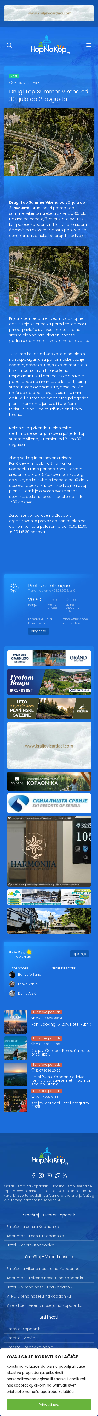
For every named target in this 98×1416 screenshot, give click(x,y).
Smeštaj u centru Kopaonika (33, 1226)
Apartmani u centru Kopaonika (35, 1236)
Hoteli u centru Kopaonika (30, 1245)
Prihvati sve (49, 1404)
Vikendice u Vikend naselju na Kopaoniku (44, 1305)
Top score (20, 968)
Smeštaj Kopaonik (23, 1328)
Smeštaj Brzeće (21, 1338)
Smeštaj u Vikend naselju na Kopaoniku (43, 1268)
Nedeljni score (64, 968)
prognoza (38, 631)
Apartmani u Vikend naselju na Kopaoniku (45, 1278)
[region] (49, 1382)
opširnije (79, 954)
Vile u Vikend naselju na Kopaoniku (39, 1296)
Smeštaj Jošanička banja (30, 1347)
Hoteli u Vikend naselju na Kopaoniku (41, 1287)
